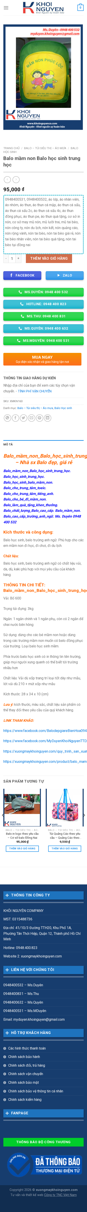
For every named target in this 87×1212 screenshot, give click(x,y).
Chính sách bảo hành (24, 1057)
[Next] (84, 824)
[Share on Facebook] (15, 418)
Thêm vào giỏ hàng (49, 258)
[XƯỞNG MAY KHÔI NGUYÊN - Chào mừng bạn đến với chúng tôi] (43, 8)
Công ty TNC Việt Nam (60, 1195)
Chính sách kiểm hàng (24, 1099)
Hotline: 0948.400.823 (20, 948)
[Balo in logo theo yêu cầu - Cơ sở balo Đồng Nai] (22, 807)
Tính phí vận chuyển (35, 391)
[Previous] (3, 824)
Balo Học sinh (63, 408)
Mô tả (8, 444)
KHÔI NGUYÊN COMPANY (23, 911)
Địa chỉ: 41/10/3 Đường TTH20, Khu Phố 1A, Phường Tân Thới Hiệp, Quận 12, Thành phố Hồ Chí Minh (42, 933)
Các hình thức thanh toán (27, 1048)
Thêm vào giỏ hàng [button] (22, 848)
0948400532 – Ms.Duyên (23, 985)
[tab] (43, 444)
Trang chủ (11, 148)
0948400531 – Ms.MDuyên (24, 1011)
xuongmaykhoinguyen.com (57, 1190)
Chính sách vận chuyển (25, 1074)
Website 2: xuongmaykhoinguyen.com (32, 956)
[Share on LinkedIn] (47, 418)
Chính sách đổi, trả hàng (26, 1065)
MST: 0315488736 (17, 919)
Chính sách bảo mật (23, 1082)
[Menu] (6, 7)
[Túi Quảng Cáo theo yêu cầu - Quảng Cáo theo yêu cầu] (65, 807)
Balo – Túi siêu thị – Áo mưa (45, 148)
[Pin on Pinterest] (39, 418)
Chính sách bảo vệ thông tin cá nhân (35, 1091)
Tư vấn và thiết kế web (27, 1195)
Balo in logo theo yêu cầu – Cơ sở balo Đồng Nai (22, 835)
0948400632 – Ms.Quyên (23, 1002)
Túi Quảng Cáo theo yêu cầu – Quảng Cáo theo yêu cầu (64, 836)
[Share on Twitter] (23, 418)
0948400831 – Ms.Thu (21, 994)
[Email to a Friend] (31, 418)
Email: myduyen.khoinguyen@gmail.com (34, 1019)
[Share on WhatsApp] (7, 418)
